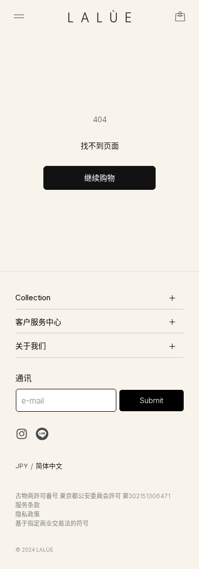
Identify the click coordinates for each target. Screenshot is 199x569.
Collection (33, 297)
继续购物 (99, 178)
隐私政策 (27, 514)
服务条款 (27, 505)
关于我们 (30, 346)
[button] (19, 16)
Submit (151, 400)
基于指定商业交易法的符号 (52, 523)
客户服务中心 (38, 322)
